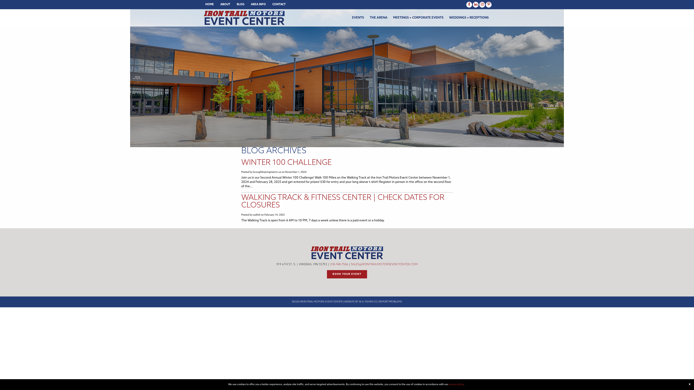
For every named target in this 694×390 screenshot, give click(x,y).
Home (209, 4)
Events (358, 17)
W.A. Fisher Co (368, 302)
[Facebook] (469, 5)
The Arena (378, 17)
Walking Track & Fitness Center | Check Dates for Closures (342, 202)
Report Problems (390, 302)
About (225, 4)
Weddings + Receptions (469, 17)
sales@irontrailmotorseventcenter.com (384, 264)
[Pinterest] (489, 5)
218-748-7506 (339, 264)
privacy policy (456, 384)
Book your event (347, 274)
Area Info (258, 4)
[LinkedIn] (476, 5)
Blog (240, 4)
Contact (279, 4)
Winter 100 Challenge (286, 163)
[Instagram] (482, 5)
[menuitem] (209, 4)
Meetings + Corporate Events (418, 17)
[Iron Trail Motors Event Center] (244, 17)
